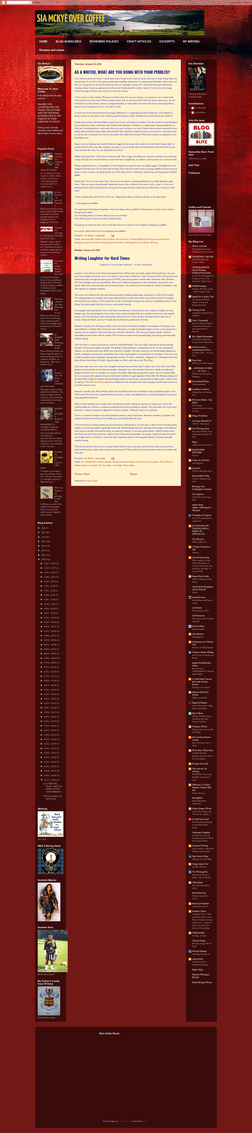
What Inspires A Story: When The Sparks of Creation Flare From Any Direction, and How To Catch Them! (202, 566)
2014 (43, 537)
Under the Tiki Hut (200, 460)
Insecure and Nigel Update (202, 647)
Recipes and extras (51, 50)
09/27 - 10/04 (50, 622)
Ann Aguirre (198, 494)
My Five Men (198, 626)
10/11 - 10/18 (50, 613)
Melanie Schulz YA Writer (200, 693)
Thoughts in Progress (201, 515)
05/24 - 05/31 (50, 703)
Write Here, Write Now (202, 750)
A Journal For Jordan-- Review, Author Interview (59, 267)
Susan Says (197, 360)
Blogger (145, 1121)
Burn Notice (98, 461)
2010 (43, 555)
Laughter (155, 461)
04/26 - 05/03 (50, 721)
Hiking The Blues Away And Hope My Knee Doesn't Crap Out (201, 719)
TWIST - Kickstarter (200, 423)
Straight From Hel (200, 763)
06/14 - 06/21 (50, 689)
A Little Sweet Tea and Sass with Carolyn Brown (202, 682)
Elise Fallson (197, 713)
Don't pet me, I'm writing (199, 770)
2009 (43, 559)
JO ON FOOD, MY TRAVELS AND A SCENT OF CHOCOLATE (200, 530)
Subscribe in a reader (198, 158)
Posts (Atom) (92, 480)
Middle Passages (199, 286)
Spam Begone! (198, 636)
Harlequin (79, 242)
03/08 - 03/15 (50, 753)
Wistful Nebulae (199, 951)
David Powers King (200, 557)
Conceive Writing (200, 845)
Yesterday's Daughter (201, 832)
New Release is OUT (200, 610)
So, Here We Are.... (200, 866)
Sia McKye (144, 242)
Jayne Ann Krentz (92, 242)
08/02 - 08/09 (50, 658)
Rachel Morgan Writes (202, 982)
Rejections (134, 242)
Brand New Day (199, 893)
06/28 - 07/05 (50, 680)
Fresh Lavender (198, 629)
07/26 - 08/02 (50, 662)
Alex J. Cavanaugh (200, 320)
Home (133, 474)
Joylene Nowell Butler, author (201, 664)
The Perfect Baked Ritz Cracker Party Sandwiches (202, 340)
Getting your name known (157, 239)
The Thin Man (104, 465)
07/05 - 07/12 (50, 676)
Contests (98, 239)
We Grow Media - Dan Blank (202, 401)
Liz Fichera (197, 607)
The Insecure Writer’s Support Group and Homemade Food (201, 302)
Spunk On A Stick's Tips (203, 296)
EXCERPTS (167, 41)
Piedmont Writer (199, 726)
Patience (195, 552)
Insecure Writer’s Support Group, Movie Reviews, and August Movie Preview (202, 327)
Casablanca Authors (200, 389)
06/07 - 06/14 (50, 694)
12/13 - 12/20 (50, 572)
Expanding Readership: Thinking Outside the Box (202, 250)
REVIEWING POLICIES (104, 41)
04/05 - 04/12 (50, 735)
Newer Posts (82, 474)
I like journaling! (199, 384)
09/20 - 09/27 (50, 626)
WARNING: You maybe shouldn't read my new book (202, 777)
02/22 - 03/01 (50, 762)
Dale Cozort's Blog (200, 856)
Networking (106, 242)
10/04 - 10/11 (50, 617)
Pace (162, 461)
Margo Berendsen (200, 415)
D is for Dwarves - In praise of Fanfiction (58, 199)
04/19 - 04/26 (50, 725)
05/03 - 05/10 (50, 716)
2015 (43, 532)
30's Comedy (86, 461)
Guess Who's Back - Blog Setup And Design (202, 707)
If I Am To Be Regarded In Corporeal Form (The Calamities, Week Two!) (203, 278)
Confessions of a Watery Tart (202, 643)
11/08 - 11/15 (50, 595)
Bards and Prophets (200, 903)
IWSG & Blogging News (202, 471)
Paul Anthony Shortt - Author (202, 738)
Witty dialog (128, 465)
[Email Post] (112, 235)
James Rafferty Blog (200, 475)
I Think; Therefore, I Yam (201, 548)
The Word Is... (198, 539)
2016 (43, 528)
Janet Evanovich (143, 461)
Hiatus (194, 592)
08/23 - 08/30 (50, 644)
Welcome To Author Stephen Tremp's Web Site (201, 787)
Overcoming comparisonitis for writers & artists (202, 408)
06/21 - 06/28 (50, 685)
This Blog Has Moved (201, 954)
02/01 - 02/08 (50, 775)
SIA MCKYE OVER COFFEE (71, 19)
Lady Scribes (197, 959)
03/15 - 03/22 (50, 748)
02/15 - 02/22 (50, 766)
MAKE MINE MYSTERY (198, 451)
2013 (43, 541)
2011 (43, 550)
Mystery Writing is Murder (200, 976)
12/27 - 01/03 (50, 563)
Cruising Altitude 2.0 (201, 420)
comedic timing (111, 461)
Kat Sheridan (200, 108)
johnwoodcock (124, 1121)
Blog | (194, 442)
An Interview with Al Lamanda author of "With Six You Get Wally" (202, 838)
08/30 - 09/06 (50, 640)
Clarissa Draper (199, 940)
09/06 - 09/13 (50, 635)
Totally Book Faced (200, 906)
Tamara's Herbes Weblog (203, 652)
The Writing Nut (200, 871)
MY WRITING (191, 41)
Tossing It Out (198, 310)
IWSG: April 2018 (199, 697)
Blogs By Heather (199, 702)
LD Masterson (198, 615)
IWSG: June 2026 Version (202, 363)
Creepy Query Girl (200, 864)
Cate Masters (197, 634)
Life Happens (197, 463)
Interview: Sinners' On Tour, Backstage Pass (59, 304)
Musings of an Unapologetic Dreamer (202, 488)
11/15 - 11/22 (50, 590)
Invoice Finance (198, 793)
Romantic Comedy (89, 465)
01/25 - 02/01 (50, 780)
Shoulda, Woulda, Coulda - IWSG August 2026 (202, 290)
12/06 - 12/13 (50, 577)
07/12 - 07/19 (50, 671)
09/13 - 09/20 (50, 631)
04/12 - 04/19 (50, 730)
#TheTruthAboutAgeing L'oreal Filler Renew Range (202, 825)
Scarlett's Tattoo (199, 911)
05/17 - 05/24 (50, 707)
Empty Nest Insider (200, 576)
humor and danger (127, 461)
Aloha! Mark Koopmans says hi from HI (202, 588)
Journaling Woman (200, 381)
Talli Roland (197, 882)
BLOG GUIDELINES (68, 41)
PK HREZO (197, 798)
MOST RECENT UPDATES (199, 802)
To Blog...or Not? (199, 935)
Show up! (59, 487)
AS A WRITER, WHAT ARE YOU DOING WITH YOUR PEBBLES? (122, 72)
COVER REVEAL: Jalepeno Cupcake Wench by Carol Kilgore (202, 756)
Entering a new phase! (201, 687)
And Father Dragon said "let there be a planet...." (202, 813)
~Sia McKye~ (89, 235)
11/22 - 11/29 (50, 586)
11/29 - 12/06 (50, 581)
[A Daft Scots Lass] (200, 819)
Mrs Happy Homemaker (202, 336)
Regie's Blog (197, 969)
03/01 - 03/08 (50, 757)
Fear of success (122, 239)
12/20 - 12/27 (50, 568)
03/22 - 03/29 (50, 743)
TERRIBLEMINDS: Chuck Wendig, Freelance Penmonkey (201, 270)
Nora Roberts (118, 242)
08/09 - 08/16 (50, 653)
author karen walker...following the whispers (201, 507)
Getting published (137, 239)
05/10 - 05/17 (50, 712)
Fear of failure (109, 239)
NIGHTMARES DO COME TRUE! (200, 261)
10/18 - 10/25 (50, 608)
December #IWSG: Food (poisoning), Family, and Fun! (202, 434)
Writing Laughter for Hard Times (102, 258)
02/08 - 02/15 (50, 770)
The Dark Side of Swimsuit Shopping (200, 963)
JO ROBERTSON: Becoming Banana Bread (59, 341)
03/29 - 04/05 (50, 739)
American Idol (87, 239)
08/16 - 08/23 (50, 649)
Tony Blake (117, 465)
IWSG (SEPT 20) (199, 542)
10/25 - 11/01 (50, 604)
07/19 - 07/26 (50, 667)
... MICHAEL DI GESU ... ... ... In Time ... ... (202, 369)
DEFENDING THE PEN (202, 256)
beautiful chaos (198, 597)
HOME (43, 41)
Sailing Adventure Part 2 (202, 444)
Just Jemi (196, 468)
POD (127, 242)
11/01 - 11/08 (50, 599)
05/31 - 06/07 (50, 698)
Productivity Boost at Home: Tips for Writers (201, 876)
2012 (43, 546)
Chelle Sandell (198, 932)
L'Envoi (195, 455)
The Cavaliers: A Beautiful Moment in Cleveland (203, 850)
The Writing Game (200, 428)
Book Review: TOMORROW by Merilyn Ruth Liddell (203, 671)
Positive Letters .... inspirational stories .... (202, 348)
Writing (154, 242)
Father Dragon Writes (202, 808)
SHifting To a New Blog (202, 859)
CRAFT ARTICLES (139, 41)
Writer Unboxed (199, 246)
